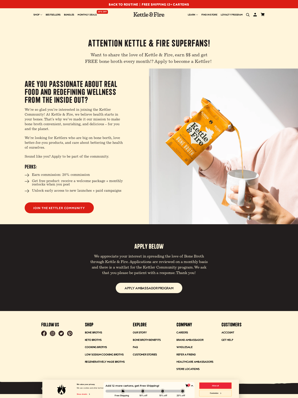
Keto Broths (93, 340)
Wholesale (184, 347)
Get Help (227, 340)
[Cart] (262, 15)
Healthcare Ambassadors (194, 361)
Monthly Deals (87, 14)
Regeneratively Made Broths (105, 361)
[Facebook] (44, 334)
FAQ (135, 347)
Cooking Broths (96, 347)
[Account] (255, 15)
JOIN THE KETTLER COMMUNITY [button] (59, 207)
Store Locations (188, 369)
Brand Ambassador (189, 340)
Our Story (140, 332)
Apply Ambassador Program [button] (149, 288)
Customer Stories (145, 354)
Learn (192, 14)
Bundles (69, 14)
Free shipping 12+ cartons (165, 4)
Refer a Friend (186, 354)
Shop (36, 14)
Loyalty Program (232, 14)
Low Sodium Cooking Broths (104, 354)
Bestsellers (53, 14)
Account (227, 332)
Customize (214, 393)
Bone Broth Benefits (147, 340)
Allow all (215, 385)
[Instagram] (52, 334)
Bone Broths (93, 332)
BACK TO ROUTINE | (125, 4)
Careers (182, 332)
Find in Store (209, 14)
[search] (248, 15)
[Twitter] (61, 334)
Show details (82, 394)
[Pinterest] (70, 334)
